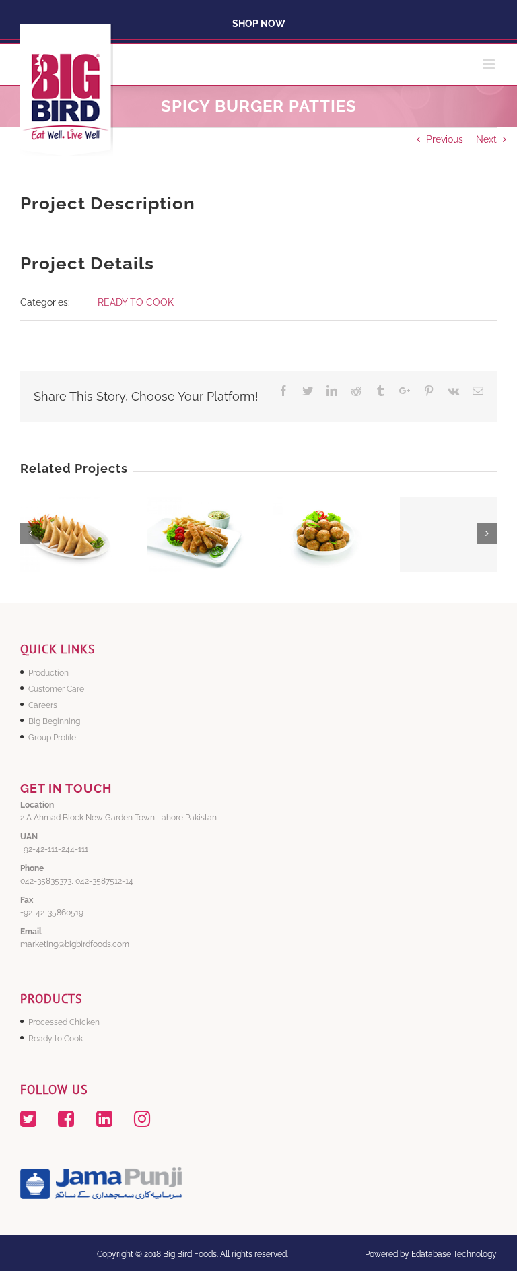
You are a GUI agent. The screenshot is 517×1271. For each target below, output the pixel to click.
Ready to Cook (55, 1038)
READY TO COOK (136, 302)
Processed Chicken (64, 1022)
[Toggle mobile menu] (490, 64)
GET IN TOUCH (66, 788)
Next (486, 139)
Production (48, 673)
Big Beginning (54, 721)
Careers (42, 705)
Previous (444, 139)
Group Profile (52, 737)
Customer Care (56, 689)
